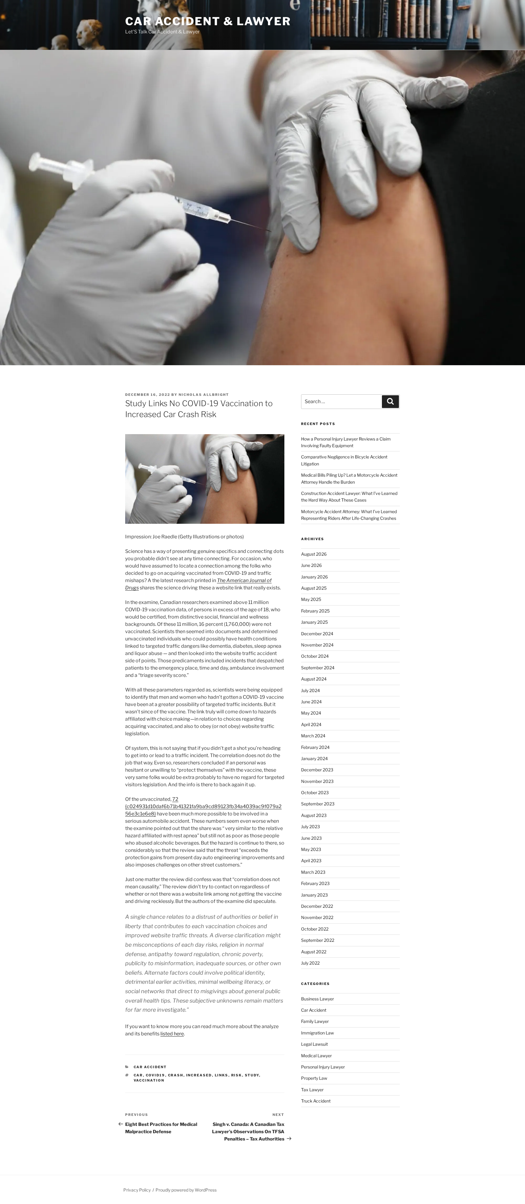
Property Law (314, 1078)
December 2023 (317, 769)
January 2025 (314, 622)
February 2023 (315, 883)
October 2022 (314, 928)
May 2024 (311, 712)
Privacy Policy (137, 1189)
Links (221, 1075)
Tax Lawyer (312, 1089)
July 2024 (310, 690)
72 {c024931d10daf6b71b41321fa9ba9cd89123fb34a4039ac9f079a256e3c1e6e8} (203, 806)
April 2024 (311, 724)
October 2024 (315, 656)
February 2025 (315, 610)
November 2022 (317, 917)
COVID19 (155, 1075)
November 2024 (317, 644)
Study (252, 1075)
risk (236, 1075)
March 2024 (313, 735)
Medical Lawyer (316, 1055)
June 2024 (311, 701)
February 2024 (315, 747)
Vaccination (149, 1080)
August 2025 (314, 588)
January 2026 (314, 576)
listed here (172, 1034)
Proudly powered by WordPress (186, 1189)
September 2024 (318, 667)
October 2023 (315, 792)
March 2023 (313, 872)
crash (176, 1075)
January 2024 (314, 758)
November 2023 (317, 781)
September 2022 (317, 940)
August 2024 (314, 678)
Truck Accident (316, 1100)
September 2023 (318, 803)
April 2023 (311, 860)
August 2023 (314, 815)
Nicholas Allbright (204, 395)
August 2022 (313, 951)
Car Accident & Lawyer (208, 21)
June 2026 (311, 565)
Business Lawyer (317, 998)
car (138, 1075)
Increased (199, 1075)
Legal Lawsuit (314, 1044)
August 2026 (314, 554)
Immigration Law (317, 1032)
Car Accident (150, 1067)
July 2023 (310, 826)
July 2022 (310, 963)
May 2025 (311, 599)
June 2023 (311, 838)
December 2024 (317, 633)
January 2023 (314, 894)
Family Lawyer (315, 1021)
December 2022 (317, 906)
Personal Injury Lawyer (323, 1066)
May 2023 (311, 849)
